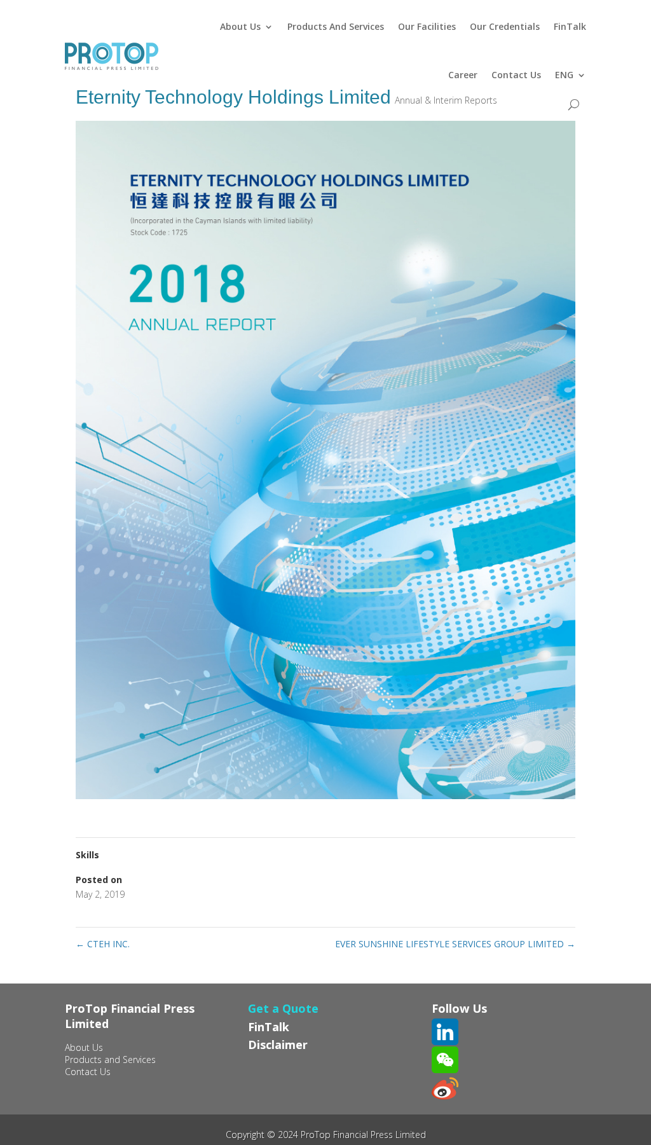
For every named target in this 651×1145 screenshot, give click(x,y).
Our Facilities (427, 26)
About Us (240, 26)
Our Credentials (505, 26)
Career (462, 75)
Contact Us (516, 75)
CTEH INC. (103, 944)
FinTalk (570, 26)
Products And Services (335, 26)
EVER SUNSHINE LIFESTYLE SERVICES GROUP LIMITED (455, 944)
